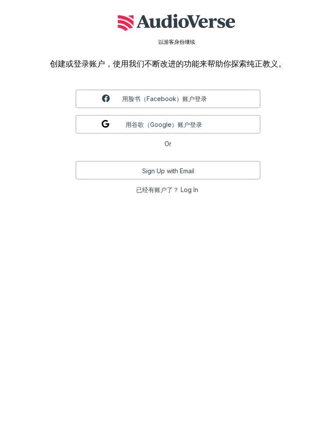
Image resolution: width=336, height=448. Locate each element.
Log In (189, 189)
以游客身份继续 (176, 42)
